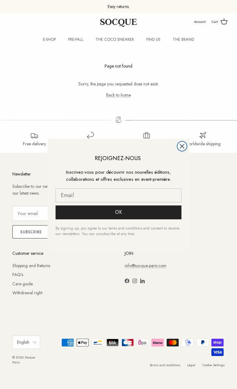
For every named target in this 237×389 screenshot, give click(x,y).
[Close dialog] (182, 146)
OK (118, 212)
